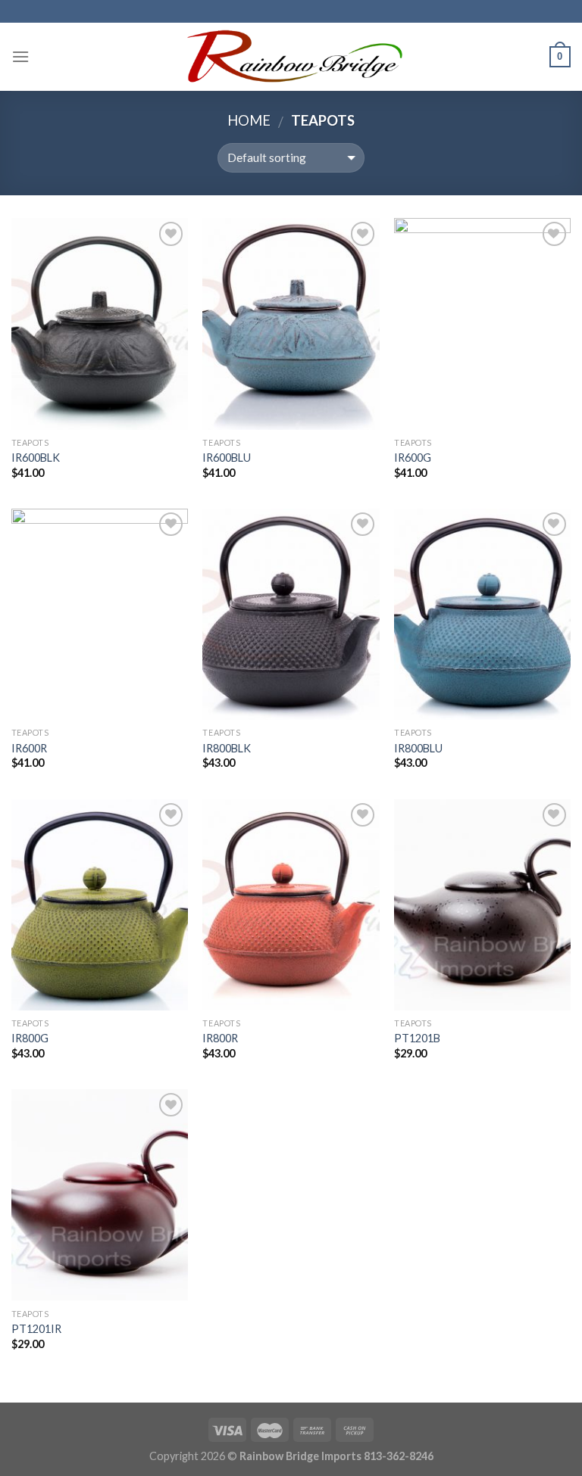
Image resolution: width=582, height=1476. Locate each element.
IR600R (29, 748)
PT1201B (417, 1038)
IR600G (412, 457)
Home (249, 120)
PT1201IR (36, 1328)
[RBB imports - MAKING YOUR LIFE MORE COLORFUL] (291, 56)
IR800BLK (226, 748)
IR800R (220, 1038)
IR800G (29, 1038)
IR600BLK (35, 457)
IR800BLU (418, 748)
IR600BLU (226, 457)
